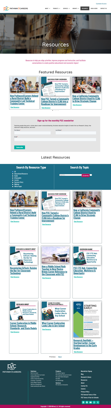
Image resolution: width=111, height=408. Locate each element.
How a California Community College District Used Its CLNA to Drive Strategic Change (86, 98)
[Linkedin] (83, 402)
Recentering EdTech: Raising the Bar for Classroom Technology (23, 270)
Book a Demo (94, 8)
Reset (61, 181)
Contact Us (103, 8)
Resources (85, 8)
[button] (10, 92)
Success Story (18, 182)
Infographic (17, 178)
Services (65, 8)
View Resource (14, 107)
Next (60, 357)
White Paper (18, 186)
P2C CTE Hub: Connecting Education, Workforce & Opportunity (85, 270)
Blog (82, 374)
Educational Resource (21, 174)
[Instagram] (94, 402)
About (46, 8)
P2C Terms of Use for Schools (90, 397)
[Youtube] (90, 402)
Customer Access (101, 4)
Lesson (16, 180)
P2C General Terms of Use (88, 395)
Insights (75, 8)
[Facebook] (87, 402)
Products (55, 8)
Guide (16, 176)
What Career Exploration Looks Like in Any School (53, 324)
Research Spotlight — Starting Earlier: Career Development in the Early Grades (85, 344)
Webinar (16, 184)
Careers (83, 389)
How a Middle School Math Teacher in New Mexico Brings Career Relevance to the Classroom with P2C (54, 270)
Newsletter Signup (86, 371)
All (15, 171)
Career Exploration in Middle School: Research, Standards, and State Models (23, 325)
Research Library (86, 377)
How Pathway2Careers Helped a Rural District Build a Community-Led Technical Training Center (24, 99)
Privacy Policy (85, 392)
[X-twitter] (97, 402)
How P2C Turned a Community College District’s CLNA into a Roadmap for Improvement (55, 101)
